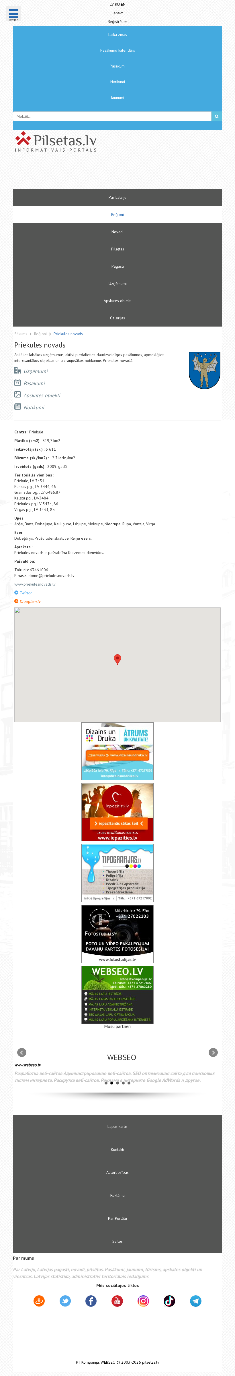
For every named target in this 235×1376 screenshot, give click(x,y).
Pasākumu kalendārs (117, 50)
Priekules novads (68, 333)
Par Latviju (117, 197)
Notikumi (117, 81)
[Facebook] (91, 1302)
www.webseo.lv (27, 1065)
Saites (117, 1241)
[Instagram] (143, 1301)
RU (117, 4)
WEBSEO (108, 1362)
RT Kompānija (87, 1362)
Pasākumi (118, 66)
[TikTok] (169, 1301)
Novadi (117, 231)
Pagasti (117, 266)
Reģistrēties (118, 21)
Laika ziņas (117, 34)
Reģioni (117, 214)
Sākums (20, 333)
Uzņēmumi (118, 283)
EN (123, 4)
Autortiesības (117, 1172)
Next (213, 1052)
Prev (21, 1052)
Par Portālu (117, 1218)
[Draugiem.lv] (39, 1302)
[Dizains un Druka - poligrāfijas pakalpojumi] (117, 751)
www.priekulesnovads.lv (35, 584)
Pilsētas (117, 249)
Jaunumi (117, 97)
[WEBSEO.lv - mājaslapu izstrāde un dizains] (117, 995)
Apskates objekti (118, 300)
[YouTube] (117, 1301)
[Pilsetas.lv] (117, 141)
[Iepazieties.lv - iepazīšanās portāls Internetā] (117, 812)
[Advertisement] (100, 173)
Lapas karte (117, 1126)
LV (112, 4)
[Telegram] (195, 1301)
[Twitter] (65, 1302)
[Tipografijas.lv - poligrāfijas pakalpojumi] (117, 873)
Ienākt (117, 13)
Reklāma (117, 1195)
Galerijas (117, 318)
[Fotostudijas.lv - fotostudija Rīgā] (117, 934)
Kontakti (117, 1149)
